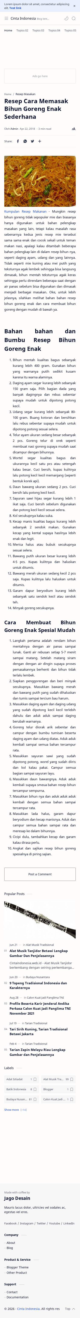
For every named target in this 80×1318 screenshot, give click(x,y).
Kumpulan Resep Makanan (25, 211)
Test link (15, 8)
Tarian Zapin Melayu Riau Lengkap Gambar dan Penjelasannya (37, 1052)
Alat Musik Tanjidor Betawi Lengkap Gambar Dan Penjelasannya (39, 953)
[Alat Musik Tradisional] (40, 945)
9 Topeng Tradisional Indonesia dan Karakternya (38, 985)
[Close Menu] (74, 6)
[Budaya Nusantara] (38, 977)
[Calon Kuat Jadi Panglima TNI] (45, 997)
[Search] (73, 18)
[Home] (8, 30)
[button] (66, 18)
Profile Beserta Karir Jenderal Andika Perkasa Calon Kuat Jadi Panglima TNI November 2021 (40, 1008)
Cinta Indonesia (23, 18)
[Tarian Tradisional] (36, 1023)
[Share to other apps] (39, 141)
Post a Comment (40, 874)
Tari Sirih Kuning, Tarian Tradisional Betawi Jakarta (39, 1031)
